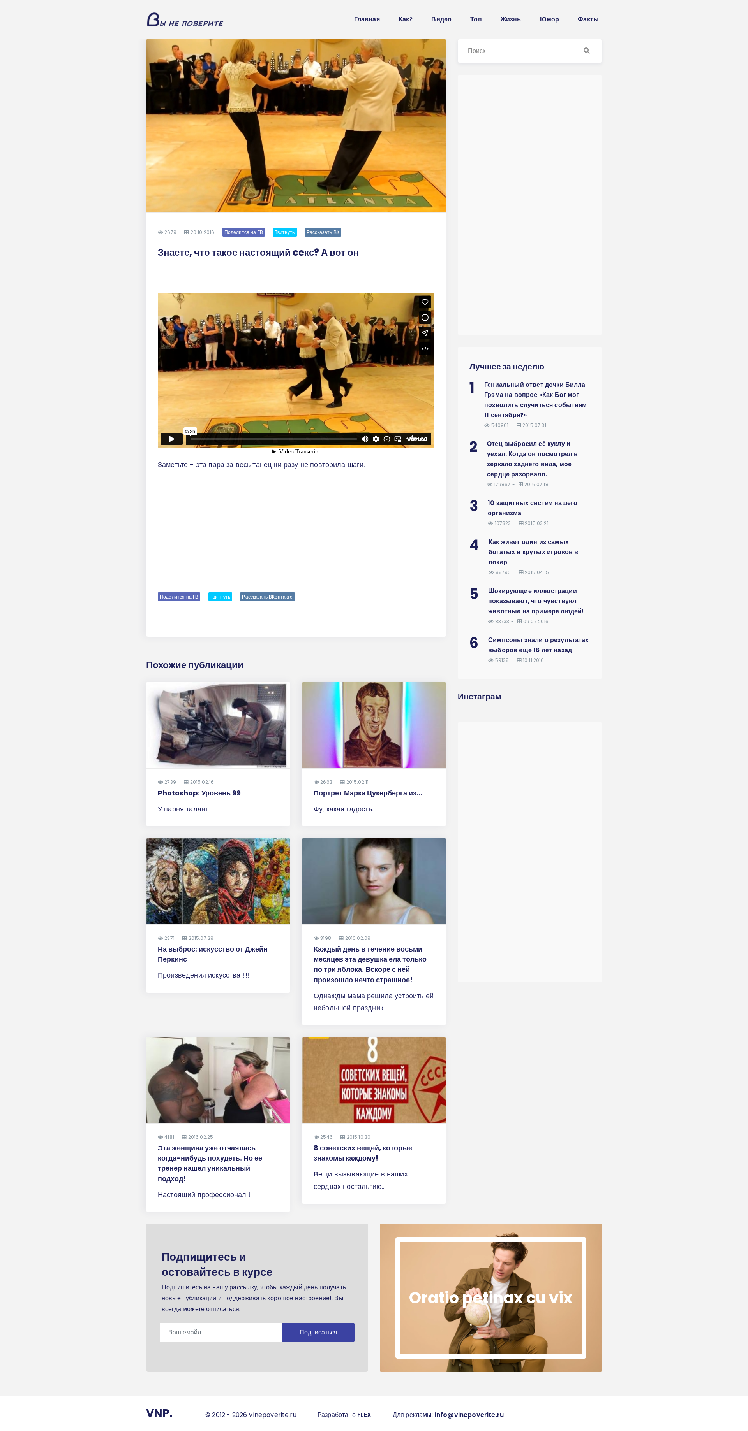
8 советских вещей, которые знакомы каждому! (363, 1153)
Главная (367, 19)
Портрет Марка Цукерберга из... (368, 793)
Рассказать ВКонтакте (267, 596)
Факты (588, 19)
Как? (406, 19)
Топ (476, 19)
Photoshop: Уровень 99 (199, 793)
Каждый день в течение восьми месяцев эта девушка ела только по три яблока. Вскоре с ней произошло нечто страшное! (370, 964)
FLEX (364, 1414)
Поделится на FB (243, 232)
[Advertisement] (296, 530)
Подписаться (318, 1332)
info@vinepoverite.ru (469, 1414)
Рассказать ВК (323, 232)
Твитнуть (285, 232)
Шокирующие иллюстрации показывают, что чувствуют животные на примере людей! (536, 601)
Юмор (549, 19)
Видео (441, 19)
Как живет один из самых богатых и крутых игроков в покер (533, 552)
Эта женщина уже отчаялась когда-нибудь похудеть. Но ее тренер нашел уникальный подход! (210, 1163)
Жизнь (511, 19)
